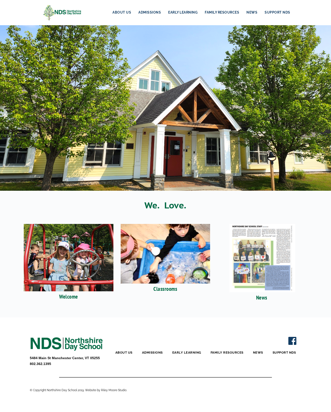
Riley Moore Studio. (114, 390)
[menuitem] (121, 12)
